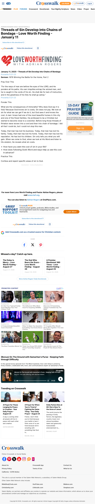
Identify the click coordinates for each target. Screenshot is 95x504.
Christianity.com (8, 487)
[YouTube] (19, 459)
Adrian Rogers (33, 200)
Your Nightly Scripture (60, 9)
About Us (5, 465)
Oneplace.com (68, 487)
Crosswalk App (38, 465)
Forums (23, 9)
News (73, 9)
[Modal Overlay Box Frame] (40, 209)
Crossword (33, 9)
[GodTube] (34, 459)
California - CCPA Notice (10, 472)
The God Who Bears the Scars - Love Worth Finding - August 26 (32, 266)
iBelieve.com (67, 484)
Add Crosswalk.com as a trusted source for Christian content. (33, 232)
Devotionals (44, 9)
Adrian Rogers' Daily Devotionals (15, 27)
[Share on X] (32, 245)
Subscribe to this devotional (12, 42)
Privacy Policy (7, 468)
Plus (16, 9)
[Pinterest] (9, 459)
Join (65, 3)
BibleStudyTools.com (9, 484)
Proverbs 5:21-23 (8, 74)
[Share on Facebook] (24, 245)
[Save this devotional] (38, 48)
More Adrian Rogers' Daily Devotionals (32, 279)
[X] (14, 459)
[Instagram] (24, 459)
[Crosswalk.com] (47, 3)
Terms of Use (37, 468)
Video (79, 9)
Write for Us (67, 468)
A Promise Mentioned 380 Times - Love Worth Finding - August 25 (53, 266)
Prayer (86, 9)
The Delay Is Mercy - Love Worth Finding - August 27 (10, 265)
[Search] (9, 3)
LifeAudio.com (38, 487)
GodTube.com (38, 484)
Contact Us (67, 465)
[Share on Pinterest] (41, 245)
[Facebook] (4, 459)
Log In (90, 3)
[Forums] (29, 459)
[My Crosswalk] (78, 3)
